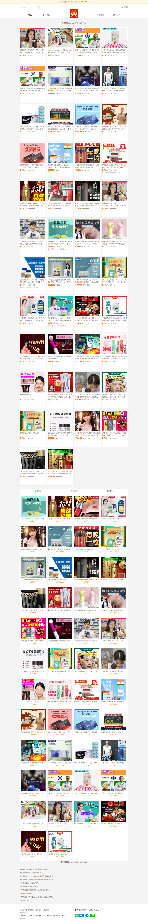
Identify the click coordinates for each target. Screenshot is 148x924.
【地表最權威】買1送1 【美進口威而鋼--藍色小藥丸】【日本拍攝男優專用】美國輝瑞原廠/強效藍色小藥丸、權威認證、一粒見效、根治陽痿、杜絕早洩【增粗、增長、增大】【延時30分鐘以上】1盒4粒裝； (32, 358)
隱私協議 (46, 910)
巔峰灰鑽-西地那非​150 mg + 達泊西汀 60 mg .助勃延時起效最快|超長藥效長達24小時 (32, 128)
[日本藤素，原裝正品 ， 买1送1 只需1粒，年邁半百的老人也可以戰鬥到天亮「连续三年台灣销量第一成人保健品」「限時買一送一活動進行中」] (60, 815)
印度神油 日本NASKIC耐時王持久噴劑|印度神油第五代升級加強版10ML (32, 204)
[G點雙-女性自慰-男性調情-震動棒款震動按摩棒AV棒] (60, 632)
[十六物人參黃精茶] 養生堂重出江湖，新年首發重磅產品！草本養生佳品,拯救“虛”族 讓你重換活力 (87, 319)
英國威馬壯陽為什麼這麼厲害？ (31, 873)
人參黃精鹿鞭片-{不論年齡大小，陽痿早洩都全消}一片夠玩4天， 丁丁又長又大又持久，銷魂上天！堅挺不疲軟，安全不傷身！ (87, 166)
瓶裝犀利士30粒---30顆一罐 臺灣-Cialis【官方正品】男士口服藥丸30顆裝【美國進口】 (60, 319)
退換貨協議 (25, 900)
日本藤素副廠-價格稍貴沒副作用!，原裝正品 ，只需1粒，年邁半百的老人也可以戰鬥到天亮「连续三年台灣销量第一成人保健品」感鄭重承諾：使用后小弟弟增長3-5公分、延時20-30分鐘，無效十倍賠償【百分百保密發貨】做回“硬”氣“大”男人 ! (60, 281)
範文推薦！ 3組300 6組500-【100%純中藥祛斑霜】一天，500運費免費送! (60, 434)
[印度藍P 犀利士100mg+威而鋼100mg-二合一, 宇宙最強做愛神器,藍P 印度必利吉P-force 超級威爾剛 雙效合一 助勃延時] (113, 693)
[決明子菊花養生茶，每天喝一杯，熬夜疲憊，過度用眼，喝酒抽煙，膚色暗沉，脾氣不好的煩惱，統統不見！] (113, 540)
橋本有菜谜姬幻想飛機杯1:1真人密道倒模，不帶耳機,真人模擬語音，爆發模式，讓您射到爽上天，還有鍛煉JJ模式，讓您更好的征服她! (87, 434)
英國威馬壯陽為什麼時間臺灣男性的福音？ (35, 869)
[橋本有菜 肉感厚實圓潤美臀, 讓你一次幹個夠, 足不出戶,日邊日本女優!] (113, 601)
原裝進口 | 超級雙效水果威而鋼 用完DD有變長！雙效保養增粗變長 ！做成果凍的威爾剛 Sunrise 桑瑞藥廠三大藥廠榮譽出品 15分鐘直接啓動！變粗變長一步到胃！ (87, 51)
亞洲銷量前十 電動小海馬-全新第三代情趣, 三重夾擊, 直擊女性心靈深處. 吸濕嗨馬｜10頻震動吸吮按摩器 (114, 243)
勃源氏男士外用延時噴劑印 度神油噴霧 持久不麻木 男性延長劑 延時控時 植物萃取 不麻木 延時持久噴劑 (87, 204)
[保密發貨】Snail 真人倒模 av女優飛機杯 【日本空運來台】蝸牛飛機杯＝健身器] (33, 632)
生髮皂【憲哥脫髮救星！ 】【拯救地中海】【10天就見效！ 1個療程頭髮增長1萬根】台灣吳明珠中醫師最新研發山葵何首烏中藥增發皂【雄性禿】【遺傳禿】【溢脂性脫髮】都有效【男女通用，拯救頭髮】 (87, 396)
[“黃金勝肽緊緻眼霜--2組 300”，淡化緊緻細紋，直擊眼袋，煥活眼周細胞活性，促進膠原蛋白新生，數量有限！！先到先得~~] (86, 662)
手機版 (126, 7)
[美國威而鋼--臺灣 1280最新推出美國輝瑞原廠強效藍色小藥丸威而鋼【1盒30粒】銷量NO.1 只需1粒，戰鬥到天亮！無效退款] (60, 845)
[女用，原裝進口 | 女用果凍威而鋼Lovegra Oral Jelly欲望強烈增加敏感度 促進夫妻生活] (86, 784)
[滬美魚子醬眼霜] (33, 693)
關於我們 (23, 910)
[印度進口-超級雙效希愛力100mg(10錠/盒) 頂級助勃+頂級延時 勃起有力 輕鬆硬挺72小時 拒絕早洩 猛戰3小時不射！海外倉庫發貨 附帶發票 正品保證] (86, 693)
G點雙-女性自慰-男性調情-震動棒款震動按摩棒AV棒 (60, 358)
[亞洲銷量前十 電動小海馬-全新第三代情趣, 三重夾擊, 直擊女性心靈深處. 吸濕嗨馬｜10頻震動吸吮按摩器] (86, 601)
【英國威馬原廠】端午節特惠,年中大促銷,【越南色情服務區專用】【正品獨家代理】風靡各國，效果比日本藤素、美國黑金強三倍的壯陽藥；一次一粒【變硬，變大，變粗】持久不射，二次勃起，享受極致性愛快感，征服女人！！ (32, 243)
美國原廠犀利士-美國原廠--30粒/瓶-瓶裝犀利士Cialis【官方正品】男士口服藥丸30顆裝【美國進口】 (32, 281)
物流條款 (31, 910)
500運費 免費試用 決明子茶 (29, 433)
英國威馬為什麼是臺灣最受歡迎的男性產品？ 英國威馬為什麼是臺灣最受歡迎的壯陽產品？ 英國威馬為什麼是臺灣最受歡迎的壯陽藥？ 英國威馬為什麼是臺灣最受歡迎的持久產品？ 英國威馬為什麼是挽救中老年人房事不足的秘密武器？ (87, 358)
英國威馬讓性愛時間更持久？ (31, 886)
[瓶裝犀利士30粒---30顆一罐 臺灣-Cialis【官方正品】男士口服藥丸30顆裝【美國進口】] (86, 815)
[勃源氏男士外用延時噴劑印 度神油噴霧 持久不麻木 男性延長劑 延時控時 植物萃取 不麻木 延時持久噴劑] (86, 571)
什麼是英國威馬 (26, 893)
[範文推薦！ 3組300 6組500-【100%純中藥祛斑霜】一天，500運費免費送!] (33, 662)
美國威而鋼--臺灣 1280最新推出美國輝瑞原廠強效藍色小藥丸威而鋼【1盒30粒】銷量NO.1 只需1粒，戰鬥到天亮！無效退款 (114, 319)
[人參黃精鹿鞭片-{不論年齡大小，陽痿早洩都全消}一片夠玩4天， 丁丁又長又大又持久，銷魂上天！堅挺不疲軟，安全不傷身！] (86, 540)
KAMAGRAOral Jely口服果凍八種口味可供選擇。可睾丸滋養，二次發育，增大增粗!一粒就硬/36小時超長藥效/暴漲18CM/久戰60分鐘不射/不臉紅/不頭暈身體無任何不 (60, 51)
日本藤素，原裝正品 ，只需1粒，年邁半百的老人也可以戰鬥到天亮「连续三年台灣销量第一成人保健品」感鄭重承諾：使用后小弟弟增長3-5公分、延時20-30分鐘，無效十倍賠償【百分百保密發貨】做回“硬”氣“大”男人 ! (114, 128)
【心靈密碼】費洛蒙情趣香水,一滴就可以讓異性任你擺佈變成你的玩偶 (114, 358)
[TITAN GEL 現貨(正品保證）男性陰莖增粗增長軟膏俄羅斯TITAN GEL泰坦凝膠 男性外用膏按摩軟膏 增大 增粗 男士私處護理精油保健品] (33, 601)
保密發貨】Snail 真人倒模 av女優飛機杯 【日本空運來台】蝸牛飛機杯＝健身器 (114, 434)
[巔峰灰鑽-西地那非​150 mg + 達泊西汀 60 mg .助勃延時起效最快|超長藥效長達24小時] (86, 754)
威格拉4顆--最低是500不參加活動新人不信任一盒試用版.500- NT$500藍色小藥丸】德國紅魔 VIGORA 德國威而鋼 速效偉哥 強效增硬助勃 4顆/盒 (87, 90)
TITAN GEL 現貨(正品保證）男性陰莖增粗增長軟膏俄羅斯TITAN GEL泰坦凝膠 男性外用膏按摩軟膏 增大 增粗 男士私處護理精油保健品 (32, 472)
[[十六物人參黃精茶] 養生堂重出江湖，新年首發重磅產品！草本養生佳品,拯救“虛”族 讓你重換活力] (113, 815)
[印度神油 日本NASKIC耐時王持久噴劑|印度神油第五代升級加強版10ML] (60, 510)
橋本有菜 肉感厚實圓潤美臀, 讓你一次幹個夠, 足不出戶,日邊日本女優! (87, 243)
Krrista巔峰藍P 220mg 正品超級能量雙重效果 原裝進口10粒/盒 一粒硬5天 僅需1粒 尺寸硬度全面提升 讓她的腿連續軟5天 (60, 90)
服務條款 (38, 910)
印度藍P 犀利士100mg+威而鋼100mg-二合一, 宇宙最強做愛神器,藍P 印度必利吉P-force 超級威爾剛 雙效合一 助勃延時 (60, 166)
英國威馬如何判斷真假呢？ (30, 883)
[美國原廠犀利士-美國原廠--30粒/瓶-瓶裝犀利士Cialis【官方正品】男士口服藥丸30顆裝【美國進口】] (60, 571)
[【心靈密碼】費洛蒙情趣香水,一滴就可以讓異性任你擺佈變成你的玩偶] (60, 693)
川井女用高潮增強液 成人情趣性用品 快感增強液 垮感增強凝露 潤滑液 (60, 204)
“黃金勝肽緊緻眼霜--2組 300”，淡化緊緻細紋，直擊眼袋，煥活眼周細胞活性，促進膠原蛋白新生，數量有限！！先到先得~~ (114, 396)
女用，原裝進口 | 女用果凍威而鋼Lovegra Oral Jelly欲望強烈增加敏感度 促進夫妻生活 (114, 51)
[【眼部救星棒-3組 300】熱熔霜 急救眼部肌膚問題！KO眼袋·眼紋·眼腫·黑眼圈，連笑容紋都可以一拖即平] (60, 601)
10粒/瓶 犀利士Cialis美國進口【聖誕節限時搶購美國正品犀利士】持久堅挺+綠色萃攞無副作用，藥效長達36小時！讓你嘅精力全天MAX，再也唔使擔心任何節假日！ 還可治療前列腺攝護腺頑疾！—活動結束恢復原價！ (60, 243)
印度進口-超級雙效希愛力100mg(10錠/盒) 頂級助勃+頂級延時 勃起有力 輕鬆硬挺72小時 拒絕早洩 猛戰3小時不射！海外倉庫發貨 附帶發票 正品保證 (114, 166)
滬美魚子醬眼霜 (25, 395)
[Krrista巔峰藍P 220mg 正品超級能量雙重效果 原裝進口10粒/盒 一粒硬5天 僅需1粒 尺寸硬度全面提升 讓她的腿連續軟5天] (60, 754)
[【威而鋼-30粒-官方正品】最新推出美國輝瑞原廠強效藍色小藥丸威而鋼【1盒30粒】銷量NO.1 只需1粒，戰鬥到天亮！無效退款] (60, 540)
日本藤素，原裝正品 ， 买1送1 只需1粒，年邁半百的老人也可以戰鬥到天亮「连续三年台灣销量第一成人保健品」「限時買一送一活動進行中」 (32, 51)
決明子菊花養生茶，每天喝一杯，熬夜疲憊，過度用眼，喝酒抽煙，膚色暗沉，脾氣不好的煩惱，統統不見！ (114, 281)
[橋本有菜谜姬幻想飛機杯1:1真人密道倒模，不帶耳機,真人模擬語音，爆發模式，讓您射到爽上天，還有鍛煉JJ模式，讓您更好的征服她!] (33, 540)
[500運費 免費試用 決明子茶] (60, 662)
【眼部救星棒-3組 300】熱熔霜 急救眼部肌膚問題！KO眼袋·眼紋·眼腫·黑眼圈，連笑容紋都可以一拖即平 (60, 396)
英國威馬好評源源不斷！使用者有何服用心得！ (37, 890)
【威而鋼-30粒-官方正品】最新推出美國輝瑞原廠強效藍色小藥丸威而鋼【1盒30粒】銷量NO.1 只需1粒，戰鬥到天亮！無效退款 (87, 281)
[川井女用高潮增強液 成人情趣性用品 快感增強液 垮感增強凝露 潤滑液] (86, 510)
